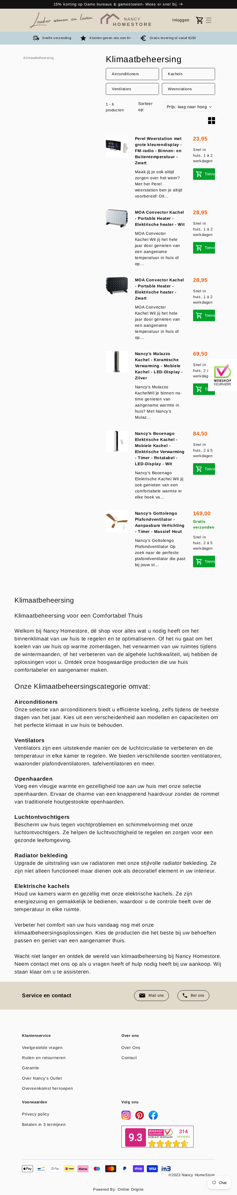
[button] (208, 20)
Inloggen (181, 20)
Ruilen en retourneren (44, 1057)
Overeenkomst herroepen (47, 1088)
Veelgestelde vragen (42, 1047)
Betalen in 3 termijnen (44, 1124)
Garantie (30, 1067)
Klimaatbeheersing (38, 58)
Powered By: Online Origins (118, 1189)
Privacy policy (35, 1114)
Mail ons (156, 995)
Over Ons (130, 1047)
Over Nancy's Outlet (42, 1078)
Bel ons (198, 995)
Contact (129, 1057)
